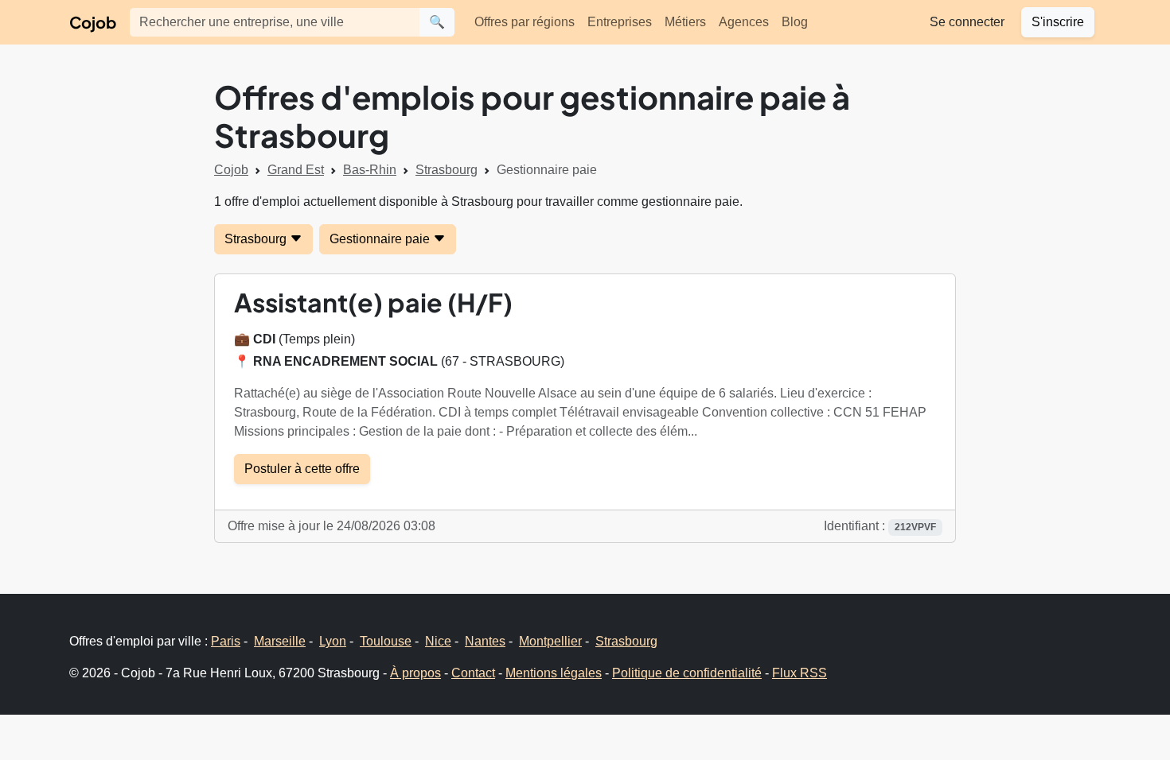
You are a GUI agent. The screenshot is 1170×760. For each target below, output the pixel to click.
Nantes (485, 641)
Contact (473, 673)
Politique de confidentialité (687, 673)
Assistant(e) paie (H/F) (373, 302)
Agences (744, 22)
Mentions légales (553, 673)
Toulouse (385, 641)
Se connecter (967, 22)
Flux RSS (799, 673)
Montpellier (550, 641)
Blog (795, 22)
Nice (438, 641)
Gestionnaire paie (381, 239)
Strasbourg (446, 169)
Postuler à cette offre (302, 468)
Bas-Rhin (369, 169)
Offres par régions (524, 22)
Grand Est (295, 169)
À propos (415, 673)
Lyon (332, 641)
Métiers (685, 22)
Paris (225, 641)
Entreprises (619, 22)
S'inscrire (1058, 22)
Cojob (92, 22)
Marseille (280, 641)
